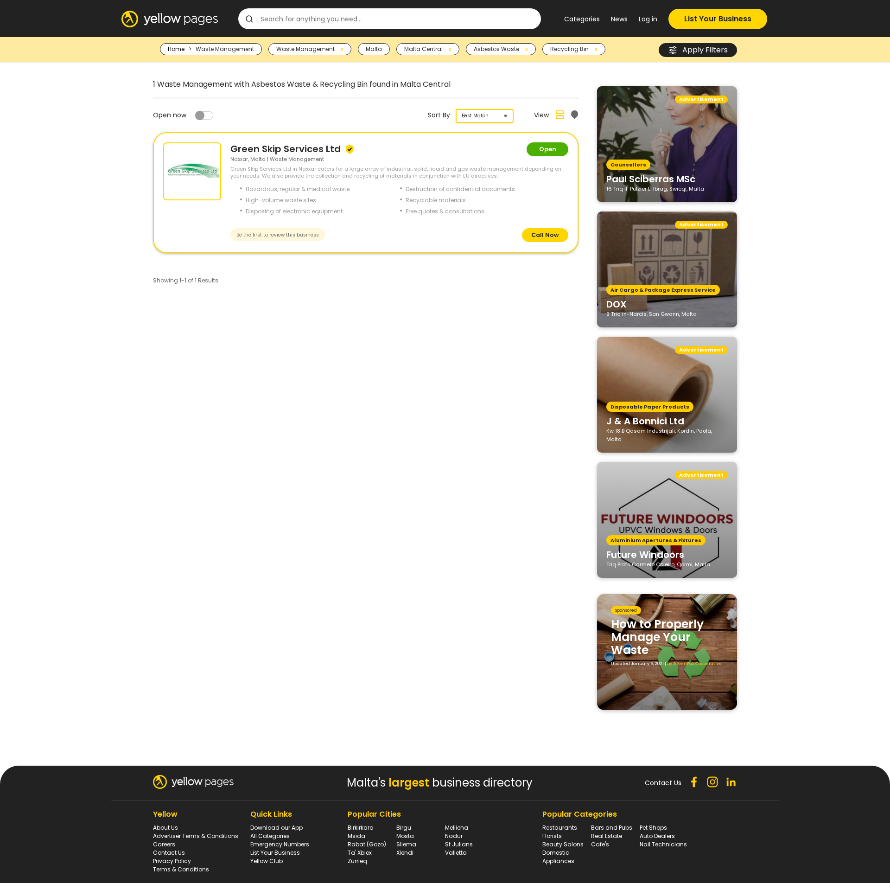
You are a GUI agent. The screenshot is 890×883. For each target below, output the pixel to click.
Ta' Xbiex (360, 853)
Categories (582, 19)
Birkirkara (361, 828)
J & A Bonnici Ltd (645, 421)
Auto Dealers (657, 836)
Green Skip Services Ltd (286, 148)
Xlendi (404, 853)
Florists (552, 836)
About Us (165, 828)
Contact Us (169, 853)
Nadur (454, 836)
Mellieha (456, 828)
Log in (648, 19)
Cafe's (600, 844)
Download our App (276, 828)
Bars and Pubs (611, 828)
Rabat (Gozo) (367, 844)
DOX (616, 304)
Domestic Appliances (558, 857)
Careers (164, 844)
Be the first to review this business (277, 234)
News (619, 19)
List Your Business (717, 18)
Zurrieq (357, 861)
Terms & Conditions (181, 869)
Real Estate (606, 836)
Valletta (456, 853)
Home (176, 49)
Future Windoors (645, 554)
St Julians (459, 844)
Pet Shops (653, 828)
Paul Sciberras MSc (650, 179)
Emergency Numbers (279, 844)
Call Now (545, 235)
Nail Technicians (663, 844)
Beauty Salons (563, 844)
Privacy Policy (172, 861)
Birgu (403, 828)
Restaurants (559, 828)
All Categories (270, 836)
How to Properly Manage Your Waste (657, 637)
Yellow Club (266, 861)
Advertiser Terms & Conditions (195, 836)
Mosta (405, 836)
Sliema (406, 844)
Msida (356, 836)
